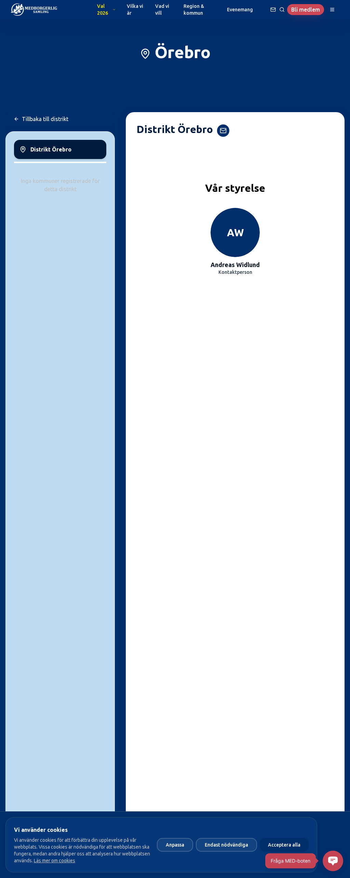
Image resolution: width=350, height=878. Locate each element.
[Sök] (282, 9)
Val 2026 (102, 9)
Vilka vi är (135, 9)
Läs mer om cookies (54, 860)
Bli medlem (305, 9)
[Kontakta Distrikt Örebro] (223, 130)
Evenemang (240, 9)
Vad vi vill (162, 9)
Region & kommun (194, 9)
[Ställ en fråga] (273, 9)
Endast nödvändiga (226, 845)
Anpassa (175, 845)
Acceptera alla (284, 845)
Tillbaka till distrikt (45, 119)
